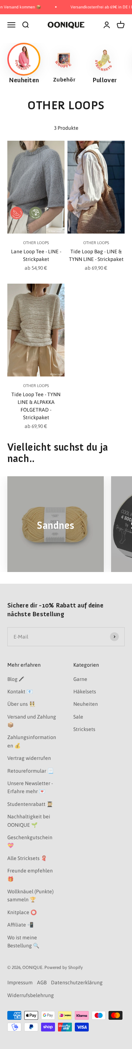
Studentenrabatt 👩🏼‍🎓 (30, 804)
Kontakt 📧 (20, 691)
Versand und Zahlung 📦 (31, 721)
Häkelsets (84, 691)
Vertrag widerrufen (29, 758)
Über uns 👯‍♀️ (21, 704)
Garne (80, 679)
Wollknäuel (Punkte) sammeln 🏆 (30, 895)
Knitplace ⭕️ (22, 912)
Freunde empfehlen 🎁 (30, 875)
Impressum (20, 982)
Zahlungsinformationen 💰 (31, 741)
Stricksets (84, 729)
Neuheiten (85, 704)
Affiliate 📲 (20, 925)
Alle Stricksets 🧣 (27, 858)
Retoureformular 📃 (30, 771)
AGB (42, 982)
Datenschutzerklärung (77, 982)
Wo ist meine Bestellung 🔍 (23, 941)
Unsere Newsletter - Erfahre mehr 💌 (30, 787)
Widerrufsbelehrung (30, 995)
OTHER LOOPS (36, 243)
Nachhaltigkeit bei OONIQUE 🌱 (28, 821)
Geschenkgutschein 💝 (29, 841)
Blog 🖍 (15, 679)
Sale (78, 717)
